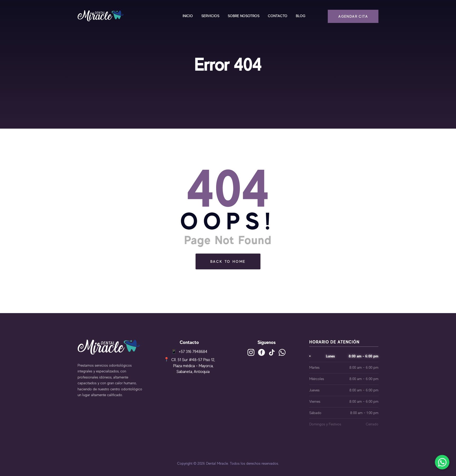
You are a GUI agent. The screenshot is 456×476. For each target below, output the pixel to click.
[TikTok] (272, 352)
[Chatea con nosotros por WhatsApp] (442, 462)
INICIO (188, 16)
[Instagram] (251, 352)
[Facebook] (261, 352)
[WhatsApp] (282, 352)
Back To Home (228, 261)
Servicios (210, 16)
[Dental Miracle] (101, 15)
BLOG (300, 16)
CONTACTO (277, 16)
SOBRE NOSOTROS (243, 16)
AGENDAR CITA (353, 16)
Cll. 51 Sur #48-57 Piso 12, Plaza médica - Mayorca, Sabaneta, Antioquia (193, 365)
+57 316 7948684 (193, 351)
